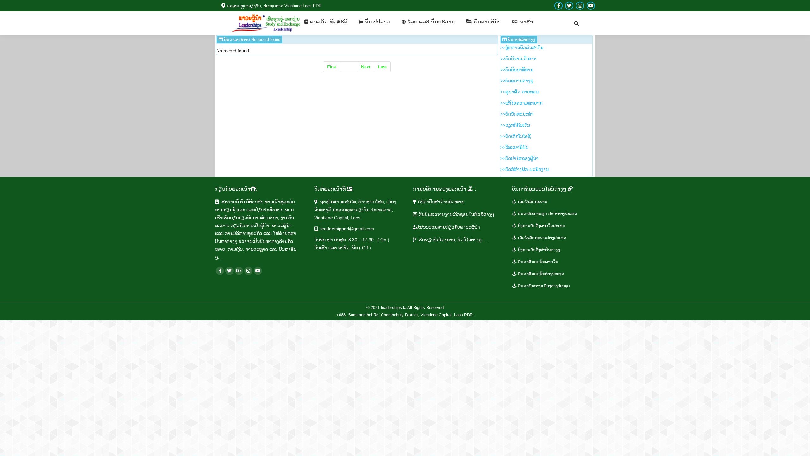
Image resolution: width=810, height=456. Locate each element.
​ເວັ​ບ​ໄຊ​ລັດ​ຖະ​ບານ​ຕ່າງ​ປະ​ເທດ (541, 237)
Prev (348, 66)
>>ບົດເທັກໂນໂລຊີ (515, 136)
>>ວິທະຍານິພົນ (514, 147)
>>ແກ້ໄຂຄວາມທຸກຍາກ (521, 102)
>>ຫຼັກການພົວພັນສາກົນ (521, 47)
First (331, 66)
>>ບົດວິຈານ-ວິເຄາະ (518, 58)
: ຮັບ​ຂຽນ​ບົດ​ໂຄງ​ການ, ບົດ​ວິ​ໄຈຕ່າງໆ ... (451, 239)
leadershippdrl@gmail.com (347, 228)
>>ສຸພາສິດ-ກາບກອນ (519, 91)
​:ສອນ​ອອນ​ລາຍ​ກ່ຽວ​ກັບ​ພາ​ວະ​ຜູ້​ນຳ (449, 227)
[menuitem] (326, 21)
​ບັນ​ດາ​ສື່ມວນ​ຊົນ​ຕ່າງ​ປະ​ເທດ (540, 273)
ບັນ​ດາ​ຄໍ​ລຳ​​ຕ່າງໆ (521, 39)
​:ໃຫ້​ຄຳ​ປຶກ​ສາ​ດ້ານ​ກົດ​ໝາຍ (440, 201)
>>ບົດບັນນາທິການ (516, 69)
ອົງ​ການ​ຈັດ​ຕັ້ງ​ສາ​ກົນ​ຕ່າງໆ (538, 249)
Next (365, 66)
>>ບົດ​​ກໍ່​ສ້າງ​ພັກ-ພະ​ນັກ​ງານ (524, 169)
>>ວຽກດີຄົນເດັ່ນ (515, 125)
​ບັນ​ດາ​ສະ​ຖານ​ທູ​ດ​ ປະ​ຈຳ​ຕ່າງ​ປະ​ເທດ (547, 213)
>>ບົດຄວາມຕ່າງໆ (516, 80)
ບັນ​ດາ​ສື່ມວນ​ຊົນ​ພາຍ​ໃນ (537, 261)
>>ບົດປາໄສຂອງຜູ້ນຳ (519, 158)
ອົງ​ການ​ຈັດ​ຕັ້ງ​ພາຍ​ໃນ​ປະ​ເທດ (541, 225)
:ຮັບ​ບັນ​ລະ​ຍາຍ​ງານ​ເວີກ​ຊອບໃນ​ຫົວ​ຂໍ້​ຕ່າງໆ (455, 214)
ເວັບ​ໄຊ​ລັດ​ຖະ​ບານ (532, 201)
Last (382, 66)
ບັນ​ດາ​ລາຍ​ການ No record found (251, 39)
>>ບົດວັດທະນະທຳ (516, 114)
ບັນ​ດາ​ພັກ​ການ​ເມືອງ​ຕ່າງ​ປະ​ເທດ (543, 285)
